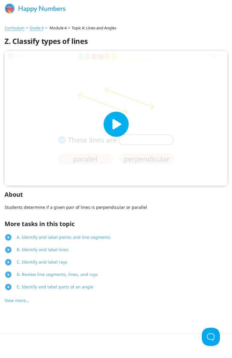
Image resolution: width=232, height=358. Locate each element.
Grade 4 (37, 28)
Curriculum (14, 28)
